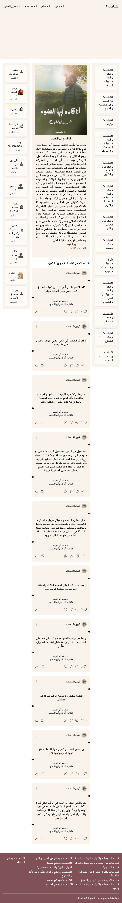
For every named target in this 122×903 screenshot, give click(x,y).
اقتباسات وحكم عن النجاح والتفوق (100, 880)
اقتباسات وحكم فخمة (59, 880)
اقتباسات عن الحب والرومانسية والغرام (97, 862)
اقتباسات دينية (111, 867)
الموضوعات (30, 6)
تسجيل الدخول (11, 6)
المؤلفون (59, 6)
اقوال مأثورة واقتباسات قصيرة (54, 867)
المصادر (45, 6)
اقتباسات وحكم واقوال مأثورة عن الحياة (97, 858)
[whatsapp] (65, 311)
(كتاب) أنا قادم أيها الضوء (61, 304)
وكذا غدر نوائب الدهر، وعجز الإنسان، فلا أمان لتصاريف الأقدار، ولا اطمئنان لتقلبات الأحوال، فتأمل (61, 642)
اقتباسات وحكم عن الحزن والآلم (54, 858)
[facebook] (77, 311)
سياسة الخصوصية (108, 897)
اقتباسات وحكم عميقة (59, 862)
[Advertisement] (61, 36)
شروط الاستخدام (86, 897)
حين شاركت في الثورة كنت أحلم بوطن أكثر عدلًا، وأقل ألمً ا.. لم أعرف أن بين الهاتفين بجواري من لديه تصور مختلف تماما (61, 397)
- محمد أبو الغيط (61, 301)
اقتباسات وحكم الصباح (59, 884)
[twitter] (71, 311)
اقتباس (114, 6)
